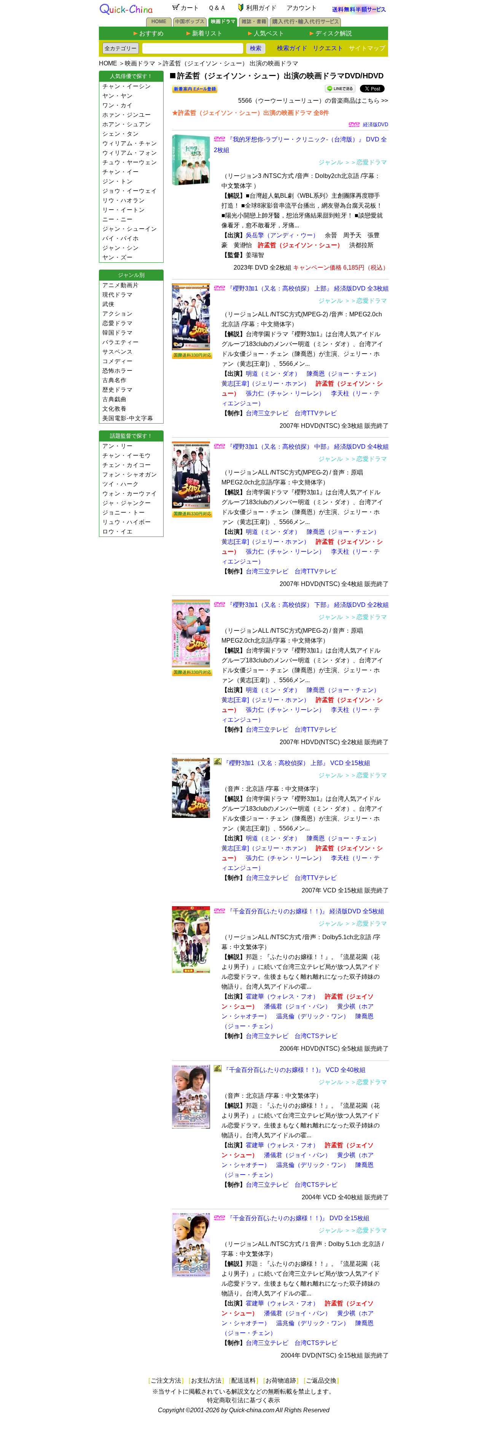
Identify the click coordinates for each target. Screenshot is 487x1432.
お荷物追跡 (281, 1380)
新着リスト (207, 33)
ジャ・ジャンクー (126, 503)
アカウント (301, 8)
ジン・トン (117, 181)
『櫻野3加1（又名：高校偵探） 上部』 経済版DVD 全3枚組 (308, 288)
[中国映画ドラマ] (222, 24)
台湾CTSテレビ (315, 1036)
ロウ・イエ (117, 531)
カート (190, 8)
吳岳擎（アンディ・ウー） (282, 235)
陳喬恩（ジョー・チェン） (343, 373)
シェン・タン (120, 133)
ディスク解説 (333, 33)
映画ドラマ (140, 63)
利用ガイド (261, 8)
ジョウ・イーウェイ (129, 190)
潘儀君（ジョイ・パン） (297, 1006)
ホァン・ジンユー (126, 114)
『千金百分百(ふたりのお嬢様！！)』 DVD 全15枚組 (298, 1218)
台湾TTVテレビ (315, 413)
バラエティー (120, 342)
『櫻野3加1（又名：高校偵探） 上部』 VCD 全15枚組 (296, 763)
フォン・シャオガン (129, 474)
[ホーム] (159, 24)
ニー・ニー (117, 219)
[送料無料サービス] (359, 13)
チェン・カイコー (126, 465)
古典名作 (114, 380)
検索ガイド (292, 48)
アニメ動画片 (120, 285)
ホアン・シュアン (126, 124)
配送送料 (243, 1380)
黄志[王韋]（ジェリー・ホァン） (265, 383)
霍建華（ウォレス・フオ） (282, 996)
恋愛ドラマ (117, 323)
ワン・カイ (117, 105)
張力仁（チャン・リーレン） (285, 393)
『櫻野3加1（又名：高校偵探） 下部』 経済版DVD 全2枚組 (308, 605)
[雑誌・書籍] (253, 24)
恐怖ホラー (117, 370)
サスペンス (117, 351)
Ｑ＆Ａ (217, 8)
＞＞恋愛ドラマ (365, 162)
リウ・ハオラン (123, 200)
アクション (117, 313)
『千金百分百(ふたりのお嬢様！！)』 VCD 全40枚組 (294, 1070)
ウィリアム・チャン (129, 143)
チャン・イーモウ (126, 455)
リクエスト (328, 48)
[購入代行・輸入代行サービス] (305, 24)
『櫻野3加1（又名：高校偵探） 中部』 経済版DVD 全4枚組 (308, 446)
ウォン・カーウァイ (129, 493)
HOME (108, 63)
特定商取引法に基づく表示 (243, 1400)
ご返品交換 (321, 1380)
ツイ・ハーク (120, 484)
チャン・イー (120, 171)
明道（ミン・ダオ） (273, 373)
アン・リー (117, 446)
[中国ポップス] (190, 24)
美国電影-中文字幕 (127, 418)
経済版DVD (375, 124)
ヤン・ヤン (117, 95)
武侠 (108, 304)
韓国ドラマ (117, 332)
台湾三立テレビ (267, 413)
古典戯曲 (114, 399)
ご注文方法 (166, 1380)
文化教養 (114, 408)
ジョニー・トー (123, 512)
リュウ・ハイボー (126, 522)
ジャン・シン (120, 247)
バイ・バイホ (120, 238)
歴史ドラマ (117, 389)
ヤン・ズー (117, 257)
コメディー (117, 361)
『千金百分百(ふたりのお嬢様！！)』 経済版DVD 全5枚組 (305, 911)
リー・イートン (123, 209)
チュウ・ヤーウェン (129, 162)
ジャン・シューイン (129, 228)
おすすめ (151, 33)
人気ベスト (269, 33)
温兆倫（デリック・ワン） (312, 1016)
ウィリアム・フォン (129, 152)
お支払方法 (206, 1380)
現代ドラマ (117, 294)
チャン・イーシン (126, 86)
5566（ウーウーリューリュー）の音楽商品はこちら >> (313, 100)
